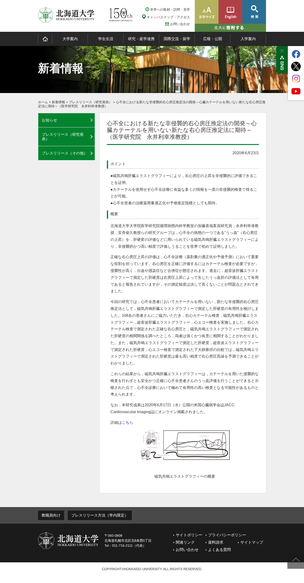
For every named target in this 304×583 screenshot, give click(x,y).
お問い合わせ (180, 24)
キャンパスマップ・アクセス (168, 17)
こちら (127, 422)
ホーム (43, 102)
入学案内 (248, 39)
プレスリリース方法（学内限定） (99, 515)
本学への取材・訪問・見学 (170, 9)
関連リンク (185, 542)
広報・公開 (212, 39)
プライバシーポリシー (227, 535)
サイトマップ (251, 542)
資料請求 (215, 542)
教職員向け (51, 515)
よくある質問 (219, 550)
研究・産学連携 (141, 39)
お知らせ (49, 120)
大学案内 (70, 39)
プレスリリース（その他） (64, 153)
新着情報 (58, 102)
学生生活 (105, 39)
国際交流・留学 (177, 39)
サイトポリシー (189, 535)
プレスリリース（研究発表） (90, 102)
